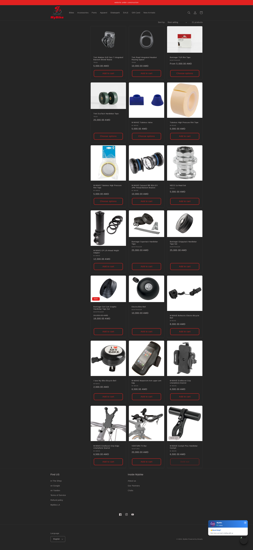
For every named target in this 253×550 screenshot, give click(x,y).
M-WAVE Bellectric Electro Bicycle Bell (184, 317)
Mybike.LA (55, 505)
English (56, 539)
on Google (55, 486)
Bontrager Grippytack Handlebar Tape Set (183, 243)
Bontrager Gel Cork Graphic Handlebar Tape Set (105, 308)
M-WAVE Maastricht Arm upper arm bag (146, 382)
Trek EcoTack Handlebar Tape (106, 114)
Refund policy (56, 500)
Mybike (185, 539)
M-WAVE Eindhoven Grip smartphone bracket (180, 382)
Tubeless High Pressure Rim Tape (184, 122)
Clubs (130, 490)
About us (132, 481)
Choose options (184, 73)
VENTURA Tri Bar (139, 446)
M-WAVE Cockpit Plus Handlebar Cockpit (184, 447)
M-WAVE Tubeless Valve (142, 122)
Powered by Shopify (195, 539)
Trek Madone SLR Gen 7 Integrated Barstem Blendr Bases (108, 58)
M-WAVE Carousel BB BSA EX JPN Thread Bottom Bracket (145, 186)
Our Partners (134, 486)
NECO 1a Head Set (178, 185)
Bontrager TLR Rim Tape (180, 57)
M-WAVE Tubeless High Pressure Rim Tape (107, 186)
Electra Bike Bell (139, 307)
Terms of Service (58, 495)
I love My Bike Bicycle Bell (104, 381)
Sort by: (161, 22)
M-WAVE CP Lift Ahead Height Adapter (106, 252)
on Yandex (55, 490)
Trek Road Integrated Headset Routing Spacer (144, 58)
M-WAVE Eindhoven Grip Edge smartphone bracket (106, 447)
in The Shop (56, 481)
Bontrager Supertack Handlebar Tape (145, 243)
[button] (189, 13)
